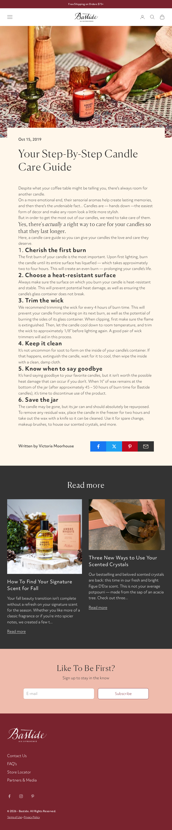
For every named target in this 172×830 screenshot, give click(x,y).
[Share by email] (146, 446)
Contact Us (17, 755)
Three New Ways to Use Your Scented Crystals (123, 561)
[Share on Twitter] (114, 446)
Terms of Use (14, 817)
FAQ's (12, 763)
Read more (16, 631)
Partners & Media (22, 780)
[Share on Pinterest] (130, 446)
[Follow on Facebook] (9, 796)
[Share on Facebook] (98, 446)
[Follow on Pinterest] (32, 796)
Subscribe (123, 693)
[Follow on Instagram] (21, 796)
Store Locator (19, 772)
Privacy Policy (32, 817)
